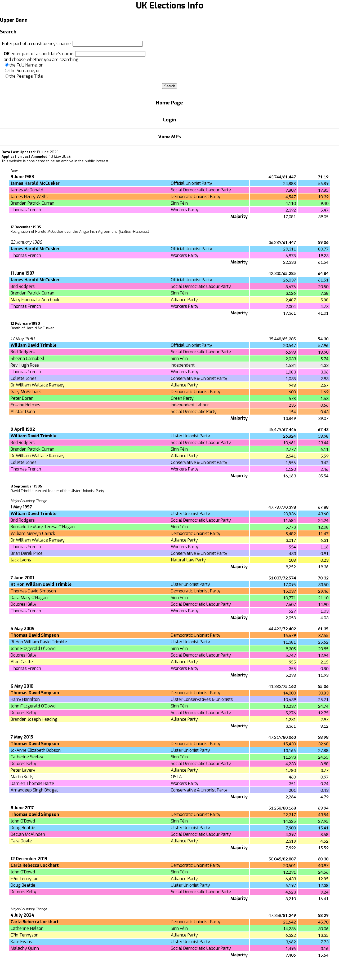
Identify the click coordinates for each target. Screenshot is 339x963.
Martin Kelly (22, 777)
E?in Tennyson (24, 878)
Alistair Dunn (23, 411)
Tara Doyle (21, 841)
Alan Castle (22, 662)
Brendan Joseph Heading (34, 719)
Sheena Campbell (27, 358)
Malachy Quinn (25, 948)
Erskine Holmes (25, 405)
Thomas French (26, 210)
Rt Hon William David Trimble (39, 642)
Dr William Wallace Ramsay (38, 540)
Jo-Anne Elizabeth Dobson (36, 750)
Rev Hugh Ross (25, 365)
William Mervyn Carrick (33, 533)
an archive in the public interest (82, 161)
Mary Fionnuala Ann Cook (35, 299)
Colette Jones (24, 378)
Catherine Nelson (27, 928)
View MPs (169, 136)
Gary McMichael (26, 391)
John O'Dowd (23, 821)
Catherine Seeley (27, 757)
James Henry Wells (29, 196)
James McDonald (27, 190)
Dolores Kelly (23, 604)
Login (169, 119)
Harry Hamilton (25, 699)
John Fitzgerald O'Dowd (33, 648)
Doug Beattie (23, 827)
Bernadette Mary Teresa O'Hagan (43, 527)
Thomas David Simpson (33, 591)
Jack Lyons (21, 560)
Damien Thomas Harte (32, 783)
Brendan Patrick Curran (32, 203)
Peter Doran (22, 398)
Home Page (169, 102)
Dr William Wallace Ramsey (38, 385)
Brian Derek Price (27, 553)
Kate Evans (21, 941)
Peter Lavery (23, 770)
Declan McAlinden (28, 834)
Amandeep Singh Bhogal (34, 790)
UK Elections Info (169, 5)
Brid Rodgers (23, 286)
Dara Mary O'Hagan (29, 597)
